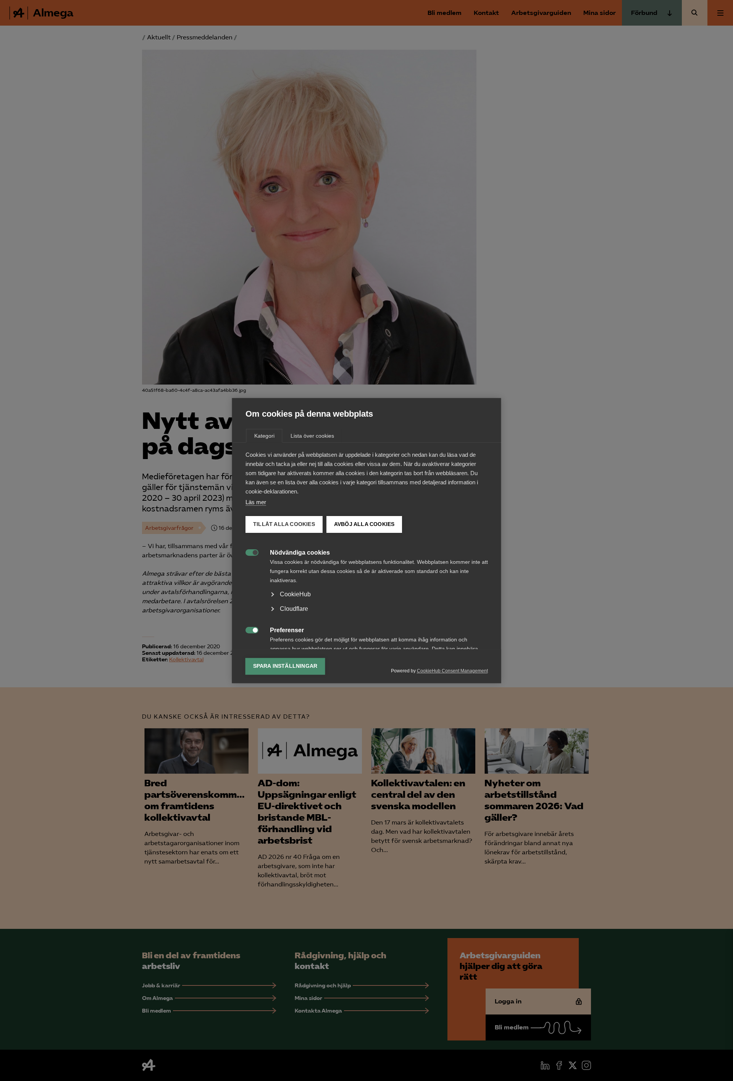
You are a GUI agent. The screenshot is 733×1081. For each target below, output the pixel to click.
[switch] (247, 551)
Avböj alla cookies (364, 524)
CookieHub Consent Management (452, 671)
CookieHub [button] (295, 594)
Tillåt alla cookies (284, 524)
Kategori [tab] (264, 436)
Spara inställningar (285, 666)
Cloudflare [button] (294, 608)
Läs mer (255, 502)
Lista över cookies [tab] (312, 436)
